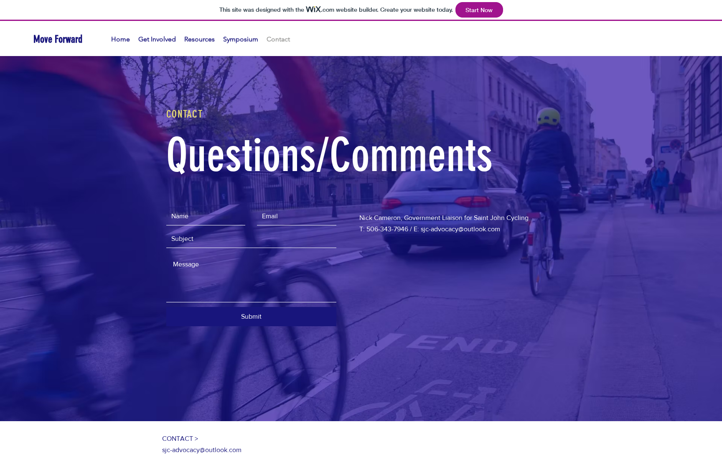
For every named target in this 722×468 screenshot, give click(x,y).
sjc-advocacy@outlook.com (202, 449)
